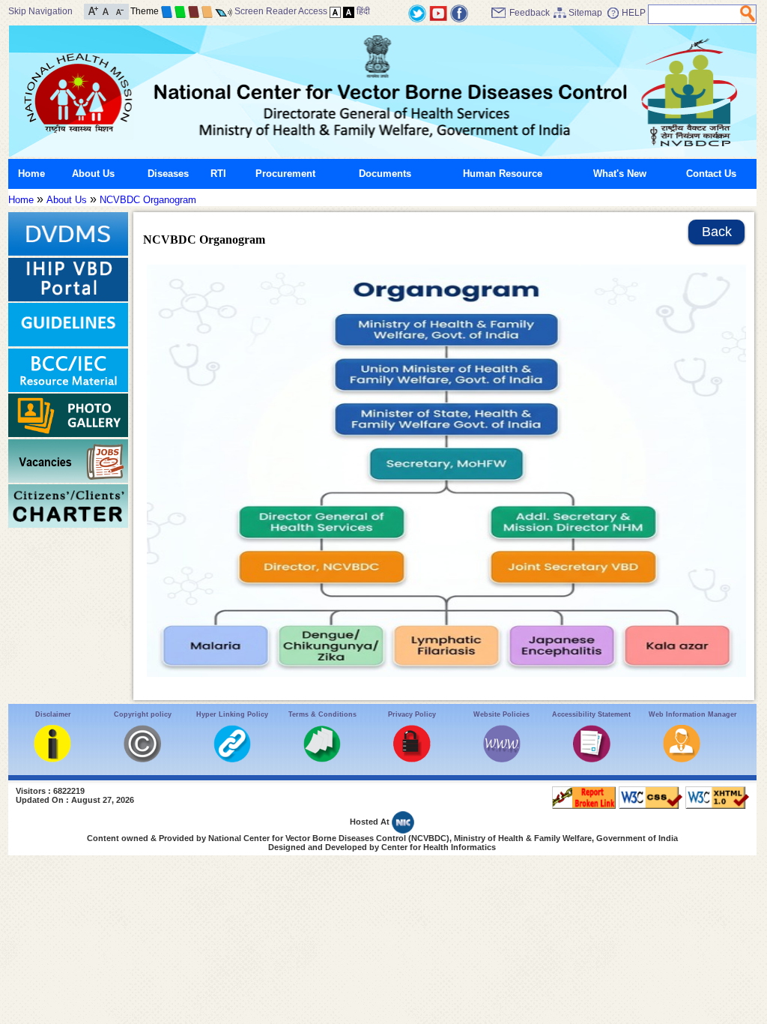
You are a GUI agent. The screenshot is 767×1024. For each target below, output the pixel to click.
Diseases (168, 173)
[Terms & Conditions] (322, 759)
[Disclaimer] (52, 759)
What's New (619, 173)
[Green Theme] (180, 11)
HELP (634, 12)
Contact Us (711, 173)
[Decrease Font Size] (119, 10)
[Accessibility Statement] (591, 759)
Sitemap (585, 12)
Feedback (529, 12)
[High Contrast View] (348, 11)
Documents (385, 173)
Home (31, 173)
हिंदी (363, 11)
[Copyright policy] (142, 759)
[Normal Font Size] (106, 10)
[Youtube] (438, 12)
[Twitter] (417, 12)
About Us (93, 173)
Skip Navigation (40, 11)
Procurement (285, 173)
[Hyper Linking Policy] (232, 759)
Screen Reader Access (280, 11)
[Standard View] (335, 11)
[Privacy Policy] (412, 759)
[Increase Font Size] (93, 10)
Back (717, 231)
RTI (218, 173)
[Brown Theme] (193, 11)
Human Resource (502, 173)
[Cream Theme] (207, 11)
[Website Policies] (502, 759)
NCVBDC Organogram (148, 199)
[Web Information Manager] (681, 759)
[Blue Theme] (166, 11)
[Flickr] (459, 12)
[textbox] (695, 14)
